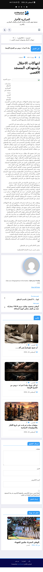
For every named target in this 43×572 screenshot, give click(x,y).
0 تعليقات (21, 57)
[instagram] (19, 7)
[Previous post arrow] (4, 298)
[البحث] (9, 30)
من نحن (17, 561)
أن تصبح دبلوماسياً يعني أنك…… (26, 348)
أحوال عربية (32, 519)
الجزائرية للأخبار (22, 19)
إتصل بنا (24, 561)
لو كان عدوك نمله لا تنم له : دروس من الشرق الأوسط (25, 48)
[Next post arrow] (4, 307)
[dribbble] (21, 7)
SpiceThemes (20, 564)
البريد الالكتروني (35, 480)
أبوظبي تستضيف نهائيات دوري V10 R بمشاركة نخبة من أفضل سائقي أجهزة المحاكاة (23, 307)
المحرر (33, 345)
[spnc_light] (5, 30)
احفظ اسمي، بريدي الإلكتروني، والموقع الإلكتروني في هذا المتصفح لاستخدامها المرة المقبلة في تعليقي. (22, 494)
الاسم (38, 469)
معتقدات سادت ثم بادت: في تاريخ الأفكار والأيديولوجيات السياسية (23, 426)
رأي (29, 561)
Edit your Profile (34, 281)
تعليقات (38, 449)
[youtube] (16, 7)
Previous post (35, 296)
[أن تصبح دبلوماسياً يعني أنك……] (21, 334)
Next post (36, 303)
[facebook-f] (27, 7)
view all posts (35, 287)
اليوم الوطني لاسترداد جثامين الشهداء (22, 542)
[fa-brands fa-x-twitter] (24, 7)
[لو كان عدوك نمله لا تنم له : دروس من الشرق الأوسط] (21, 371)
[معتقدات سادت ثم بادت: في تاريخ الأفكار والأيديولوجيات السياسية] (21, 411)
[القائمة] (39, 30)
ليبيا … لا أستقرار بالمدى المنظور (27, 299)
